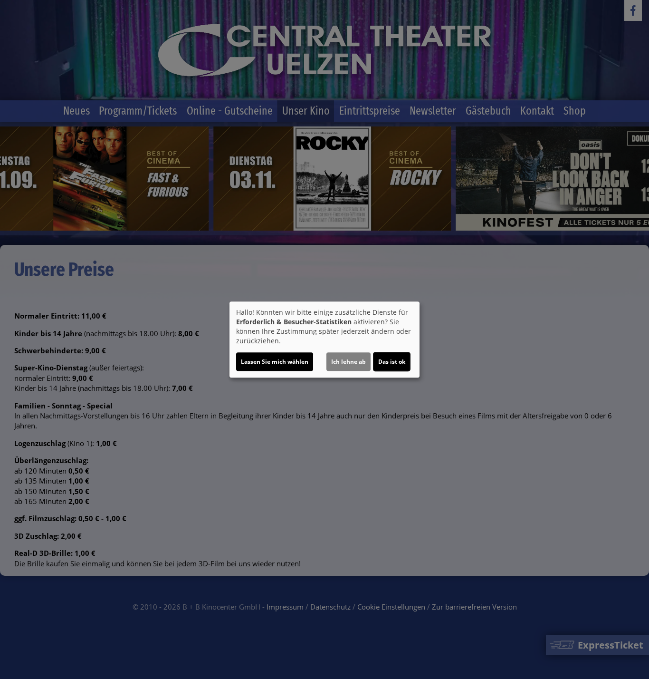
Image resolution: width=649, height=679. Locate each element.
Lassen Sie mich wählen (274, 362)
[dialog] (324, 339)
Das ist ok (391, 362)
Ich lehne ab (348, 362)
